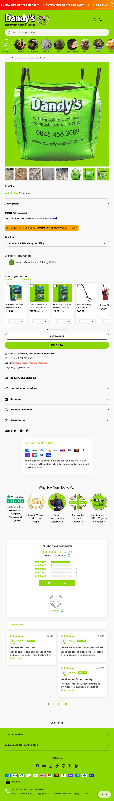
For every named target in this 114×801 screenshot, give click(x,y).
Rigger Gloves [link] (106, 305)
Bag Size (9, 237)
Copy (74, 228)
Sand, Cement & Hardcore (23, 58)
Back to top (57, 722)
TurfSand (41, 58)
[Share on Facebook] (21, 431)
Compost (33, 51)
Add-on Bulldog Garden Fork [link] (84, 306)
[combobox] (57, 32)
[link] (15, 293)
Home (7, 58)
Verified (55, 610)
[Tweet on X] (15, 431)
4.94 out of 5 (65, 552)
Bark (85, 51)
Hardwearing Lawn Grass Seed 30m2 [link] (14, 306)
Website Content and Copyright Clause (71, 794)
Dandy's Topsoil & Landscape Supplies (28, 789)
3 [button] (58, 703)
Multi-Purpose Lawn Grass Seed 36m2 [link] (38, 306)
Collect (7, 51)
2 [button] (53, 703)
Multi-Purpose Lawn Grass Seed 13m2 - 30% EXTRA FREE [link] (62, 306)
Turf (59, 51)
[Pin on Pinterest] (27, 431)
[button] (101, 20)
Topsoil (20, 51)
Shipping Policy (43, 794)
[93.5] (56, 601)
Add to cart (57, 336)
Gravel (46, 51)
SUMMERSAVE (101, 5)
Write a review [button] (57, 583)
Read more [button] (16, 658)
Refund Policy (26, 794)
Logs (98, 51)
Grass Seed (72, 51)
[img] (16, 636)
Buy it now (57, 345)
